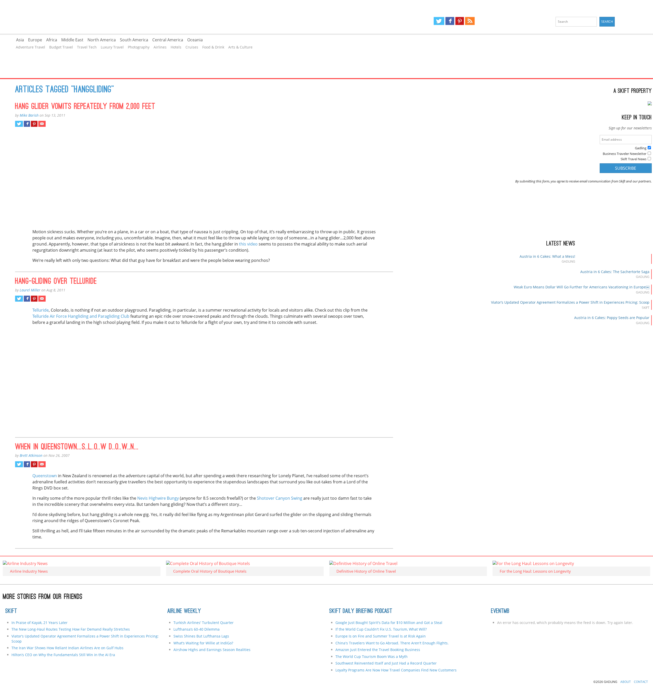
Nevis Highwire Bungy (157, 498)
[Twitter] (439, 21)
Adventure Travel (30, 47)
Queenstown (45, 476)
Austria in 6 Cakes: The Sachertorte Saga (614, 271)
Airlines (160, 47)
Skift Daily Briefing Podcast (360, 611)
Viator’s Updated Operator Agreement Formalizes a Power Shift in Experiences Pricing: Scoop (570, 302)
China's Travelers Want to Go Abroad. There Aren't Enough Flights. (392, 643)
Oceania (195, 40)
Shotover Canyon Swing (279, 498)
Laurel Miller (30, 290)
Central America (167, 40)
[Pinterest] (459, 21)
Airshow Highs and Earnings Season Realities (211, 649)
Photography (138, 47)
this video (248, 244)
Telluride (40, 310)
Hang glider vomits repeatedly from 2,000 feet (85, 107)
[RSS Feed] (470, 21)
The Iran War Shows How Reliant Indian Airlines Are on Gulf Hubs (67, 647)
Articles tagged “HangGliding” (64, 90)
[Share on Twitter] (19, 124)
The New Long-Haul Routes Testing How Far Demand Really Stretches (70, 629)
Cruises (191, 47)
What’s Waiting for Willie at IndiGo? (203, 643)
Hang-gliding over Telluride (56, 282)
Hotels (176, 47)
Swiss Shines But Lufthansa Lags (201, 636)
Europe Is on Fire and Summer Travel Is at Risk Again (380, 636)
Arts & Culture (240, 47)
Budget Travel (61, 47)
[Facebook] (449, 21)
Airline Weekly (184, 611)
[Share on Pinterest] (34, 124)
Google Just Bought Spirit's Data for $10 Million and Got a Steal (388, 622)
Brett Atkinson (31, 455)
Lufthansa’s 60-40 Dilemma (197, 629)
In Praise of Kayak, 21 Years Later (39, 622)
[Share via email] (42, 124)
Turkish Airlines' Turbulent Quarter (203, 622)
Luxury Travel (112, 47)
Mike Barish (29, 115)
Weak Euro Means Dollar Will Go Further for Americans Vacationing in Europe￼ (581, 287)
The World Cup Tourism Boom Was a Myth (371, 656)
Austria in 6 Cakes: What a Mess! (547, 256)
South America (134, 40)
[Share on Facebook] (27, 124)
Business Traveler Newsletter (624, 153)
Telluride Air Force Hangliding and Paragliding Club (80, 316)
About (625, 682)
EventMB (500, 611)
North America (101, 40)
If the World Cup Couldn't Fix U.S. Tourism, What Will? (381, 629)
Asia (20, 40)
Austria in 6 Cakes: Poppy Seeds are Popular (611, 317)
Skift (11, 611)
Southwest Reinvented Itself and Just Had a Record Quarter (386, 663)
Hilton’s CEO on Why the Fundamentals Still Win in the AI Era (63, 654)
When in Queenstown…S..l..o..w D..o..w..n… (77, 447)
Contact (641, 682)
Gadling (163, 17)
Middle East (72, 40)
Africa (51, 40)
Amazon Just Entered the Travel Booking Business (377, 649)
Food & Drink (213, 47)
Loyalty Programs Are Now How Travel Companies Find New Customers (396, 670)
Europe (35, 40)
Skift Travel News (633, 159)
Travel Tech (87, 47)
